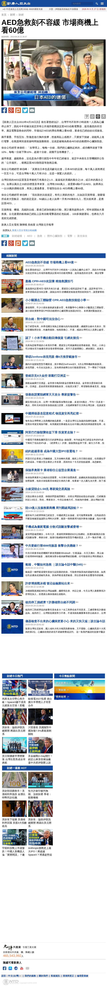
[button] (53, 73)
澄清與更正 (68, 976)
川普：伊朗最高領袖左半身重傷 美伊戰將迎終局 (52, 9)
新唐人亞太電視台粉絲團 (24, 230)
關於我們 (43, 976)
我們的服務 (30, 976)
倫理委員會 (82, 976)
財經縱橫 (17, 236)
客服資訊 (55, 976)
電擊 (69, 236)
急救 (39, 236)
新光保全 (82, 236)
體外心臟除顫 (54, 236)
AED (29, 236)
